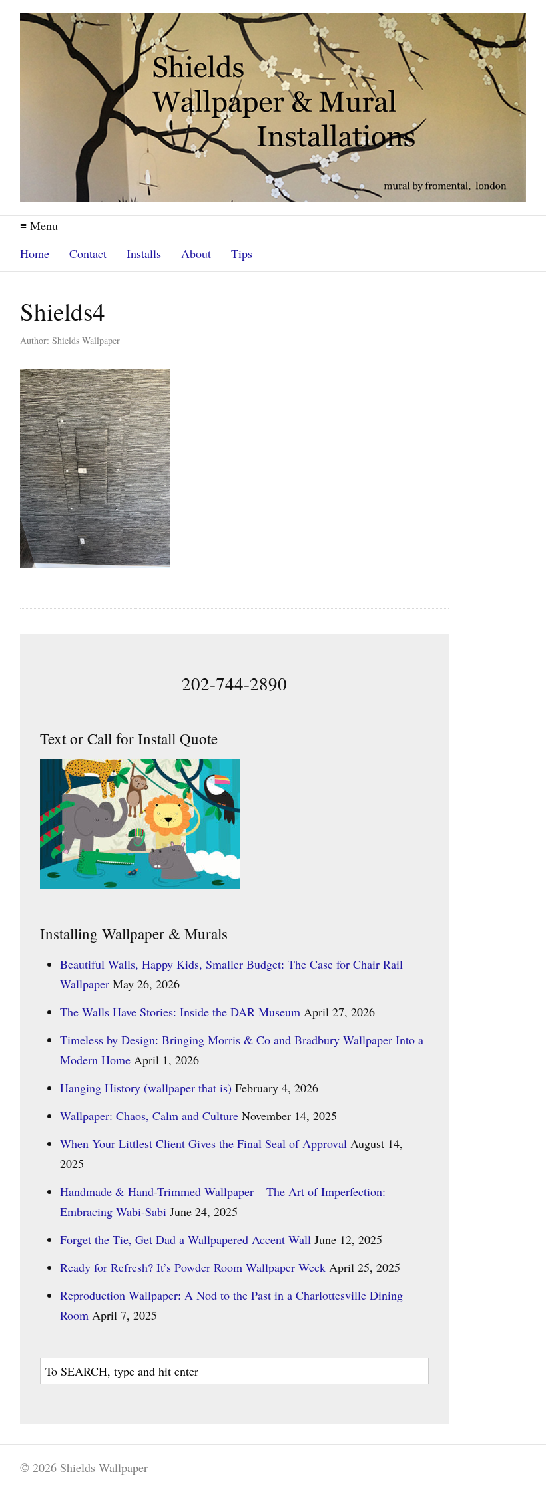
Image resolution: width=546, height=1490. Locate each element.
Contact (88, 253)
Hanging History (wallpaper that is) (146, 1088)
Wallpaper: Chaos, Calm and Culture (149, 1115)
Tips (241, 253)
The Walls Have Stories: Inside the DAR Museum (180, 1012)
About (196, 253)
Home (34, 253)
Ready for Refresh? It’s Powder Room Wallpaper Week (193, 1267)
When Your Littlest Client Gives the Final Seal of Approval (203, 1143)
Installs (144, 253)
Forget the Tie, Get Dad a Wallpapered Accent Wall (185, 1239)
